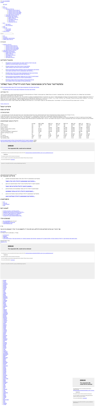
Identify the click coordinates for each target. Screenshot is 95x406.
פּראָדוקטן (5, 7)
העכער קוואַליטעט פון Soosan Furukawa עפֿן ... (12, 215)
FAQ (4, 26)
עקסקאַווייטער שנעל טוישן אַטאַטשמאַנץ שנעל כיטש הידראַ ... (18, 74)
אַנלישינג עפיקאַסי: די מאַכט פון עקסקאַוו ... (11, 210)
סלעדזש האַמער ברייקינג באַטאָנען (43, 238)
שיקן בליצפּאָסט (4, 241)
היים (4, 6)
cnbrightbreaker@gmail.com (9, 222)
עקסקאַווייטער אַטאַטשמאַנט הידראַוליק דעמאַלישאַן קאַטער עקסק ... (19, 70)
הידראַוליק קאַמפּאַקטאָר (13, 19)
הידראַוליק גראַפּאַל (12, 18)
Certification (8, 30)
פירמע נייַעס (8, 24)
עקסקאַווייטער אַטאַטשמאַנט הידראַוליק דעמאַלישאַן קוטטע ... (20, 196)
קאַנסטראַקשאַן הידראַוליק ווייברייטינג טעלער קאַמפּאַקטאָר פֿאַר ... (19, 77)
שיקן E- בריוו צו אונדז (5, 103)
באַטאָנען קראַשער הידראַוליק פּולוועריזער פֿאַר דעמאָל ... (19, 186)
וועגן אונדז (5, 27)
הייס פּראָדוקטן (6, 235)
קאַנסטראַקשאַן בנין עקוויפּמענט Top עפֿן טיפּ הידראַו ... (17, 64)
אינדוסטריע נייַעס (9, 25)
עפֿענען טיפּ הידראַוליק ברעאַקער (14, 12)
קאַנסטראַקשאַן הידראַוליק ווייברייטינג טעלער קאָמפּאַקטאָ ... (20, 191)
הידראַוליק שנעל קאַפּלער (13, 17)
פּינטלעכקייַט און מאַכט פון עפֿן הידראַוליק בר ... (12, 213)
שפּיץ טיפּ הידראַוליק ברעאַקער (14, 11)
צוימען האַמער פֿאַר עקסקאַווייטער (70, 238)
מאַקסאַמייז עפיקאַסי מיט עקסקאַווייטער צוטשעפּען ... (13, 212)
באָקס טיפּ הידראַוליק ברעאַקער (14, 13)
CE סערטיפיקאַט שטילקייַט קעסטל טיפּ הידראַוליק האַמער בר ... (18, 80)
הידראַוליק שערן (11, 20)
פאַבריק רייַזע (8, 28)
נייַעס (4, 23)
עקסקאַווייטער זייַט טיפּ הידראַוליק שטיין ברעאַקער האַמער (17, 67)
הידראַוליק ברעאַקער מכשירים (57, 238)
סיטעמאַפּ (5, 236)
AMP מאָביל (5, 237)
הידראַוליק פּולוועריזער (12, 21)
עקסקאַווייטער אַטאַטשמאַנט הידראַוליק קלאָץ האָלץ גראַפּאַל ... (21, 181)
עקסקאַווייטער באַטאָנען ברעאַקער (29, 238)
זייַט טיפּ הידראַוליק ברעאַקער (14, 10)
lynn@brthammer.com (7, 223)
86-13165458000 (6, 1)
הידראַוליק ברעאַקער (10, 9)
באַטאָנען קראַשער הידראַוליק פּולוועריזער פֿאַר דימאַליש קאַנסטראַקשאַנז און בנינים (17, 140)
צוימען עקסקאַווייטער (7, 238)
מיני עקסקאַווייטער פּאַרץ (17, 238)
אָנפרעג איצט (3, 231)
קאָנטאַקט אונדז (6, 31)
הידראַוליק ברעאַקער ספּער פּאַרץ (12, 14)
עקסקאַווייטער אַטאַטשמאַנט (11, 16)
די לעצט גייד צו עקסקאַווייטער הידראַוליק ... (11, 214)
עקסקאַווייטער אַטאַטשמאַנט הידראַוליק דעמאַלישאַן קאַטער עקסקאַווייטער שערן (17, 141)
